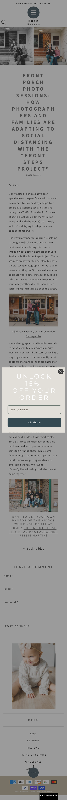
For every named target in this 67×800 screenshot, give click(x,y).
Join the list (34, 422)
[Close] (61, 371)
